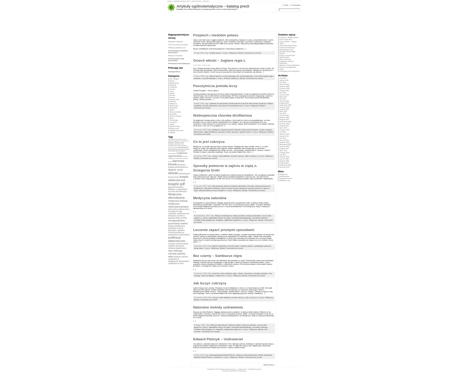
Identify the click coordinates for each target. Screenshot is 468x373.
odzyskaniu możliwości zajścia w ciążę (218, 188)
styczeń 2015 (284, 101)
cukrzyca (215, 156)
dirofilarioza (183, 167)
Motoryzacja (174, 106)
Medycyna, (233, 53)
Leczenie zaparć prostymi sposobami (223, 230)
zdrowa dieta (198, 248)
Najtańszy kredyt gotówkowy (289, 65)
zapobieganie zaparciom (262, 246)
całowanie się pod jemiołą (219, 103)
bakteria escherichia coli (181, 141)
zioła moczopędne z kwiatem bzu (213, 276)
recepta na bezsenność (178, 244)
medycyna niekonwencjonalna (178, 205)
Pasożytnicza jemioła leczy (215, 86)
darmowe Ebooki (176, 162)
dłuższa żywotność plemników (235, 186)
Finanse (172, 89)
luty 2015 (282, 99)
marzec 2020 (284, 80)
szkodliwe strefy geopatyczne (204, 220)
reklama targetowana (177, 248)
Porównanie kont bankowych (289, 71)
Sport (171, 118)
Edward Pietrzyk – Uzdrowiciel (218, 339)
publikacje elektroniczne (176, 239)
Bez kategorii (174, 79)
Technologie (174, 120)
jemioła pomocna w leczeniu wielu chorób (243, 103)
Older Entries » (269, 365)
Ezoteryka (173, 87)
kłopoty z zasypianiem (177, 189)
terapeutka (219, 220)
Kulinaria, (227, 78)
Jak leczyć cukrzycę (209, 283)
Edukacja (173, 85)
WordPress (234, 371)
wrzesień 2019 (284, 88)
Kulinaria (173, 101)
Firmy (172, 91)
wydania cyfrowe (180, 257)
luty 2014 (282, 113)
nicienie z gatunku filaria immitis (177, 217)
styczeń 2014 (284, 115)
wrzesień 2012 (284, 146)
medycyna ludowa (178, 200)
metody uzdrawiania (265, 355)
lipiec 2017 (283, 97)
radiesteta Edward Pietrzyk (203, 357)
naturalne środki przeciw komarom (246, 130)
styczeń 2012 (284, 159)
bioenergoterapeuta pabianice (177, 151)
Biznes (172, 81)
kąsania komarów (175, 187)
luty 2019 (282, 93)
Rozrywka (173, 114)
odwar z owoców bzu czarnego (249, 273)
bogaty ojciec (172, 153)
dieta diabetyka (224, 156)
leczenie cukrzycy (237, 156)
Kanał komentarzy (285, 178)
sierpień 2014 (284, 109)
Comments (296, 5)
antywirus (171, 141)
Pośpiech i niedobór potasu (215, 35)
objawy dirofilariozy (176, 226)
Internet (172, 97)
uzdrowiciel (218, 357)
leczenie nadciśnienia (210, 106)
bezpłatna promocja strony (176, 144)
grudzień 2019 (284, 86)
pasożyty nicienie (175, 228)
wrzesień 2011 (284, 167)
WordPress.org (284, 180)
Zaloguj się (283, 174)
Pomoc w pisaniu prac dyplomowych (287, 56)
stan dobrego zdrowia (175, 252)
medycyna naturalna (253, 216)
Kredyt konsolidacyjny (287, 48)
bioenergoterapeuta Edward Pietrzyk (179, 149)
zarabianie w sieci (176, 263)
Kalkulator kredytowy (175, 42)
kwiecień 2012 (284, 157)
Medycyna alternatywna (176, 196)
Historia (172, 95)
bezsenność (183, 148)
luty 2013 (282, 138)
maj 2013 (282, 132)
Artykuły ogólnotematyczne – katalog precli (212, 6)
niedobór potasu (215, 53)
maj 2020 (282, 78)
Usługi (172, 124)
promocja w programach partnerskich (179, 233)
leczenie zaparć (233, 246)
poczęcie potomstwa (240, 188)
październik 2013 (285, 122)
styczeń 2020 (284, 84)
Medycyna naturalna (175, 56)
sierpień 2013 (284, 126)
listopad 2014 (284, 103)
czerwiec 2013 (284, 130)
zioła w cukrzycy (251, 156)
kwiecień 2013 (284, 134)
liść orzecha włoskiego (245, 76)
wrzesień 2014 (284, 107)
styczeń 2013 (284, 140)
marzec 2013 (284, 136)
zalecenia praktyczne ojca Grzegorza (212, 190)
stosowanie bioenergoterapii (241, 218)
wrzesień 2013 (284, 124)
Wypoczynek (174, 128)
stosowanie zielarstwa (260, 218)
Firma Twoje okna (285, 39)
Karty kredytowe (285, 59)
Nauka (172, 110)
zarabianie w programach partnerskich (179, 260)
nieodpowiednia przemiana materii (178, 222)
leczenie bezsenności (177, 191)
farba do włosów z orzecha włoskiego (223, 76)
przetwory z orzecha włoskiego (204, 78)
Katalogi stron (174, 99)
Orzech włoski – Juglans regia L (219, 60)
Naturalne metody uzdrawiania (218, 307)
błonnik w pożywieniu (219, 246)
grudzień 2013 (284, 117)
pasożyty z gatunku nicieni (241, 132)
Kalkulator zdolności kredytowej (286, 62)
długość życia (175, 169)
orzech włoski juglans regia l (264, 76)
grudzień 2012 (284, 142)
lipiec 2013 (283, 128)
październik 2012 (285, 144)
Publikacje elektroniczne (176, 48)
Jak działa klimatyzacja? (288, 45)
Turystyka (173, 122)
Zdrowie (172, 132)
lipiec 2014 (283, 111)
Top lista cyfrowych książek (178, 45)
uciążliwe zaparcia (246, 246)
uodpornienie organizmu (232, 220)
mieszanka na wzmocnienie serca (230, 106)
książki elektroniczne (178, 178)
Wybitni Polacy (175, 126)
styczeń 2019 (284, 95)
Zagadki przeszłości (177, 130)
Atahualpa (242, 371)
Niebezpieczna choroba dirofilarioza (222, 115)
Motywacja (173, 108)
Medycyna (173, 104)
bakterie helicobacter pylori (176, 142)
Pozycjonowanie (175, 112)
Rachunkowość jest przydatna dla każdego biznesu (287, 51)
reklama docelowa (176, 246)
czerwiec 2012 (284, 153)
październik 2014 (285, 105)
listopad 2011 (284, 163)
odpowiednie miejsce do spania (220, 218)
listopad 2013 (284, 119)
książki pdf (176, 184)
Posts (286, 5)
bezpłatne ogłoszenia (174, 145)
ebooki (173, 173)
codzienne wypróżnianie (177, 154)
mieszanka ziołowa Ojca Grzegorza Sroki (178, 210)
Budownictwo (174, 83)
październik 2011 (285, 165)
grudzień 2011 (284, 161)
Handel (172, 93)
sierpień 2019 (284, 91)
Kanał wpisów (284, 176)
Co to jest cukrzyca (209, 142)
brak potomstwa (217, 186)
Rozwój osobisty (175, 116)
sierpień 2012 (284, 148)
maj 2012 (282, 155)
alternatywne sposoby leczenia (177, 139)
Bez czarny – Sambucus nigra (217, 256)
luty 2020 (282, 82)
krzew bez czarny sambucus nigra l (224, 273)
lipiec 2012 (283, 150)
